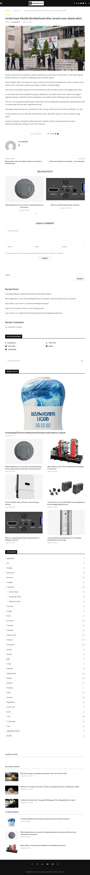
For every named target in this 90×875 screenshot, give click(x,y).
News (46, 692)
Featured (46, 625)
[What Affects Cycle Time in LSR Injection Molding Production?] (66, 451)
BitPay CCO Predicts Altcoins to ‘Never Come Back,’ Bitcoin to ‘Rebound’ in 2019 (50, 787)
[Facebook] (74, 3)
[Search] (89, 3)
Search (7, 275)
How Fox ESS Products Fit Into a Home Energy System (24, 308)
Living (46, 664)
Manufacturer (46, 673)
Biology (46, 568)
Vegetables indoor (46, 731)
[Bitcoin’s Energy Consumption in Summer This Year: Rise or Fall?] (11, 776)
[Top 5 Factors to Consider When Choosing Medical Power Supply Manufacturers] (66, 486)
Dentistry (46, 606)
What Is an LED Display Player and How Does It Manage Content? (22, 539)
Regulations (46, 702)
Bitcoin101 (46, 573)
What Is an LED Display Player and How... (65, 205)
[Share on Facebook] (51, 134)
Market (46, 678)
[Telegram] (83, 3)
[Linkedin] (78, 3)
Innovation (46, 645)
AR (46, 563)
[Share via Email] (58, 134)
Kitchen (46, 654)
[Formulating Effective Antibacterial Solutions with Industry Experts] (45, 403)
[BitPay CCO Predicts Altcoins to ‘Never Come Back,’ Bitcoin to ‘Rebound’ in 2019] (11, 790)
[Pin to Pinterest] (55, 134)
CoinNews (46, 587)
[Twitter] (76, 3)
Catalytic (46, 582)
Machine (46, 669)
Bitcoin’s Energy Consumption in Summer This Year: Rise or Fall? (44, 773)
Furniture (46, 630)
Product (46, 697)
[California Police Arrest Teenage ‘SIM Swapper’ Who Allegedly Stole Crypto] (11, 803)
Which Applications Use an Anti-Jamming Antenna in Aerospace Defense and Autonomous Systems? (40, 299)
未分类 (46, 736)
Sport (46, 712)
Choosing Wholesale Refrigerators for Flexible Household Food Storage (64, 539)
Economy (46, 621)
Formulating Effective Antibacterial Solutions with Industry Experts (28, 294)
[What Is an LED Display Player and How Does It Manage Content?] (65, 189)
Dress (46, 616)
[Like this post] (48, 134)
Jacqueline (16, 22)
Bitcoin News (47, 592)
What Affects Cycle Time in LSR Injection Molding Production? (27, 303)
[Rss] (85, 3)
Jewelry (46, 649)
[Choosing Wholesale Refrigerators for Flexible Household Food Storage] (66, 522)
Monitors (46, 688)
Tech (46, 716)
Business (46, 577)
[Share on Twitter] (53, 134)
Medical (46, 683)
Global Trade (46, 635)
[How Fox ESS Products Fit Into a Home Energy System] (24, 486)
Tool (46, 726)
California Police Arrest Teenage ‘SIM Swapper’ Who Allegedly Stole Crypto (48, 800)
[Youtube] (81, 3)
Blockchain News (47, 597)
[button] (8, 195)
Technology (46, 721)
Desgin (46, 611)
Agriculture (46, 558)
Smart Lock (46, 707)
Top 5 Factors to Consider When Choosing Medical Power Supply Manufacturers (33, 313)
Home (7, 10)
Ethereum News (47, 601)
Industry (16, 10)
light (46, 659)
